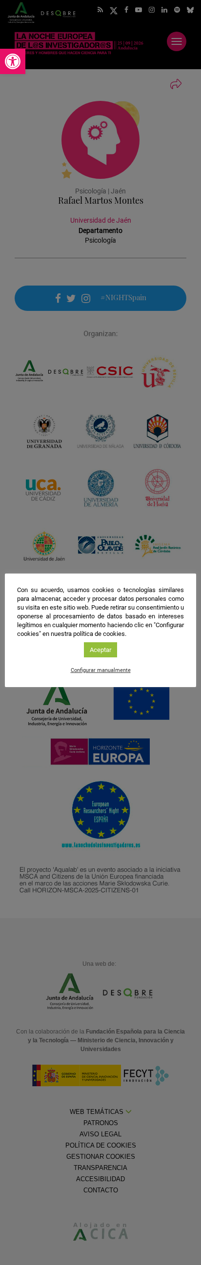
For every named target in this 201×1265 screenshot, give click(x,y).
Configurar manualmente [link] (101, 670)
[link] (12, 61)
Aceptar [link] (100, 649)
